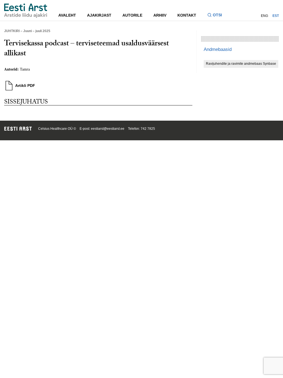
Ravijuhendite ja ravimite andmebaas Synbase (241, 64)
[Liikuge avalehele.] (25, 10)
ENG (264, 16)
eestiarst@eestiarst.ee (107, 129)
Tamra (25, 69)
